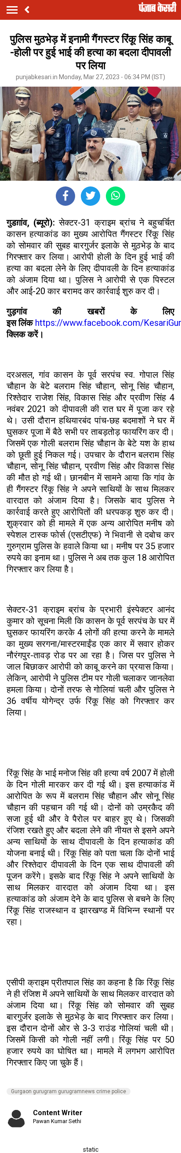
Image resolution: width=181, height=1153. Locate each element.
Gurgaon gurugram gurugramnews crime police (68, 1091)
